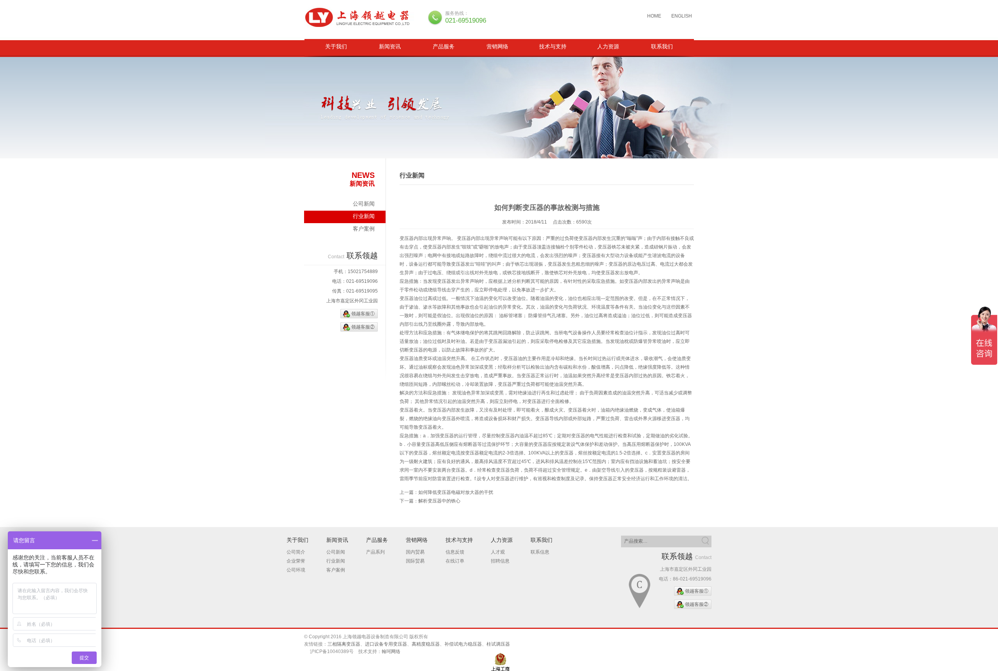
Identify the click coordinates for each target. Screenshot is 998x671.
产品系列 (375, 552)
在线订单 (455, 561)
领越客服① (363, 313)
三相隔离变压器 (343, 644)
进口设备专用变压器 (386, 644)
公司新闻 (364, 204)
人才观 (498, 552)
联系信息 (540, 552)
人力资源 (608, 46)
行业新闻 (364, 216)
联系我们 (662, 46)
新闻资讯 (390, 46)
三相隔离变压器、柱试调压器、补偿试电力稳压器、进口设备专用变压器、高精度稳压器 (360, 17)
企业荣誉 (296, 561)
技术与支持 (552, 46)
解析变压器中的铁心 (439, 501)
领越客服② (363, 327)
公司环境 (296, 570)
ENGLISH (681, 16)
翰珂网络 (391, 651)
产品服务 (444, 46)
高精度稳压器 (426, 644)
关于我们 (336, 46)
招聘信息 (500, 561)
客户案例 (364, 228)
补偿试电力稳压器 (463, 644)
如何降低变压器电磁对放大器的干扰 (455, 492)
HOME (654, 16)
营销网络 (497, 46)
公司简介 (296, 552)
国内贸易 (415, 552)
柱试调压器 (498, 644)
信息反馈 (455, 552)
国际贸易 (415, 561)
